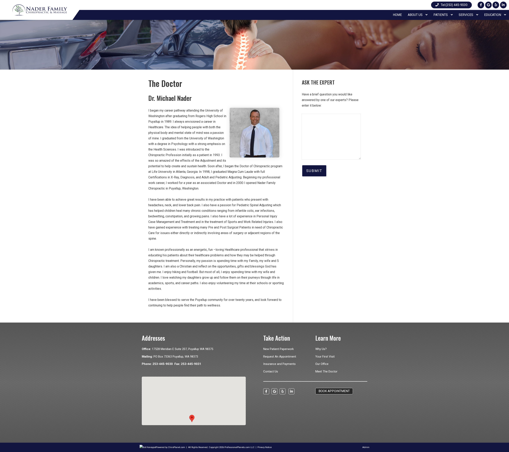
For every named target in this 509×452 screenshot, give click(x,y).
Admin (365, 447)
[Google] (488, 5)
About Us (415, 15)
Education (493, 15)
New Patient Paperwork (278, 349)
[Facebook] (481, 5)
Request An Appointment (279, 356)
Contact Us (270, 371)
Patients (441, 15)
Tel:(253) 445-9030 (454, 5)
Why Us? (321, 349)
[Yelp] (495, 5)
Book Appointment (334, 391)
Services (466, 15)
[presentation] (148, 447)
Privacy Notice (264, 447)
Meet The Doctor (326, 371)
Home (397, 15)
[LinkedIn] (503, 5)
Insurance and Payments (279, 364)
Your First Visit (325, 356)
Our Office (321, 364)
